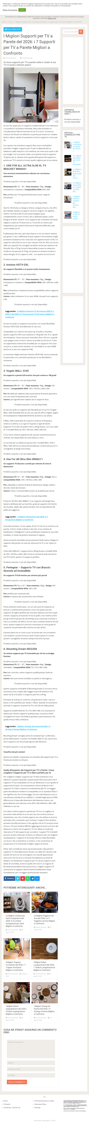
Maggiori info (52, 18)
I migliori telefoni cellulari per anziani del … (76, 201)
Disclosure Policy (40, 1104)
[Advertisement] (73, 69)
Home (6, 1101)
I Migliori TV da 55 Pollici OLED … (76, 215)
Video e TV (16, 29)
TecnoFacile (38, 1121)
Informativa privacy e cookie (44, 1101)
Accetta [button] (22, 10)
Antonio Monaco (10, 58)
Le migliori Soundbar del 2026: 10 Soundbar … (78, 160)
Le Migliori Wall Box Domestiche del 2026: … (78, 173)
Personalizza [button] (12, 10)
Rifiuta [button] (5, 10)
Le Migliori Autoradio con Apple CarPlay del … (77, 187)
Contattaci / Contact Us (12, 1107)
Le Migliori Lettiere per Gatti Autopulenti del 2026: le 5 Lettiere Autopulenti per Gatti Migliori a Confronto (15, 921)
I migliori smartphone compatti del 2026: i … (78, 146)
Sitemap (37, 1107)
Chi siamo (7, 1104)
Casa (9, 29)
